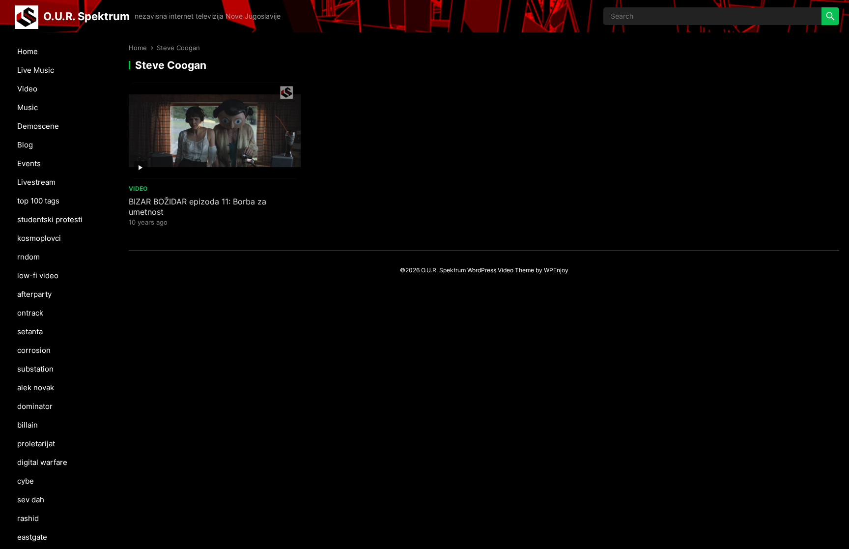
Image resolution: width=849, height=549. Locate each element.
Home (27, 51)
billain (27, 425)
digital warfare (42, 462)
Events (29, 163)
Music (27, 107)
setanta (30, 331)
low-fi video (37, 275)
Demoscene (38, 126)
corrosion (34, 350)
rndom (28, 256)
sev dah (30, 499)
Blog (25, 144)
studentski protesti (50, 219)
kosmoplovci (39, 238)
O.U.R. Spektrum (86, 16)
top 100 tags (38, 200)
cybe (25, 481)
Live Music (35, 70)
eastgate (32, 537)
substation (35, 369)
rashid (28, 518)
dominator (35, 406)
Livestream (36, 182)
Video (27, 88)
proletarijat (36, 443)
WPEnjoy (556, 270)
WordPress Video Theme (500, 270)
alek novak (35, 387)
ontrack (30, 313)
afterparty (34, 294)
